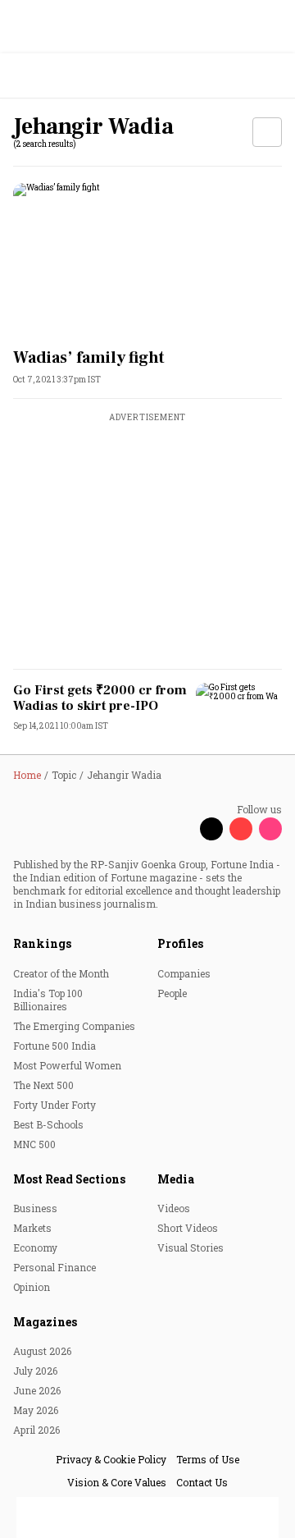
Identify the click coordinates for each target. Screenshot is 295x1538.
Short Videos (187, 1227)
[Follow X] (211, 828)
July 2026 (35, 1370)
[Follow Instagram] (270, 828)
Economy (35, 1247)
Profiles (180, 943)
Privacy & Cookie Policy (111, 1459)
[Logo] (50, 76)
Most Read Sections (69, 1179)
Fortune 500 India (54, 1045)
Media (175, 1179)
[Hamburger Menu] (272, 76)
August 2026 (42, 1350)
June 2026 (37, 1390)
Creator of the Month (61, 973)
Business (35, 1208)
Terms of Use (207, 1459)
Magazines (45, 1322)
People (172, 993)
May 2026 (35, 1410)
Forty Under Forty (54, 1104)
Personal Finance (54, 1267)
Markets (32, 1227)
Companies (184, 973)
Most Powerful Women (67, 1065)
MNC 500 (34, 1144)
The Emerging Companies (74, 1025)
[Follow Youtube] (240, 828)
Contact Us (202, 1482)
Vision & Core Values (116, 1482)
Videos (173, 1208)
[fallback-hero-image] (147, 259)
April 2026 (36, 1429)
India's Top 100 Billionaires (48, 999)
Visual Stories (190, 1247)
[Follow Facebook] (181, 828)
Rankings (42, 943)
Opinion (31, 1286)
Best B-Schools (48, 1124)
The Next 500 (43, 1085)
